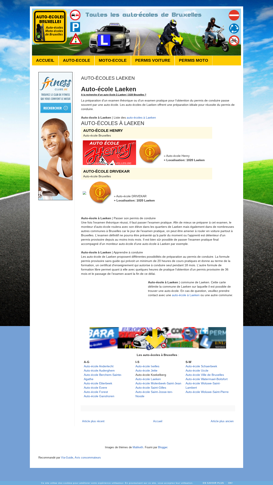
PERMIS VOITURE (152, 60)
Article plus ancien (222, 421)
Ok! (230, 483)
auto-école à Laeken (186, 295)
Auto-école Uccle (197, 370)
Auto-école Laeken (148, 379)
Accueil (157, 421)
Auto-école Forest (96, 392)
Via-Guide (67, 457)
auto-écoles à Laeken (141, 117)
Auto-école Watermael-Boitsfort (207, 379)
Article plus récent (93, 421)
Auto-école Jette (146, 370)
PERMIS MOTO (193, 60)
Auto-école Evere (95, 387)
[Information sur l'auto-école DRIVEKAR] (100, 204)
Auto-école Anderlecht (98, 366)
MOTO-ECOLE (113, 60)
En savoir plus (213, 483)
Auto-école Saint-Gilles (150, 387)
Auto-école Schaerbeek (201, 366)
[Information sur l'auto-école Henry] (150, 164)
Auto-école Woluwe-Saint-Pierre (207, 392)
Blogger (162, 447)
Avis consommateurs (88, 457)
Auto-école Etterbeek (98, 383)
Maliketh (138, 447)
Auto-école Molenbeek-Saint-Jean (158, 383)
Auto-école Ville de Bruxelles (205, 374)
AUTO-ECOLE (76, 60)
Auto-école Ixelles (147, 366)
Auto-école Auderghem (99, 370)
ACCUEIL (45, 60)
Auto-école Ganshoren (99, 396)
